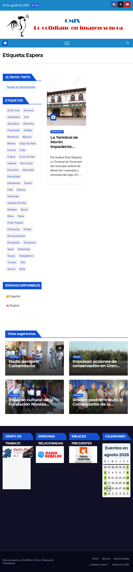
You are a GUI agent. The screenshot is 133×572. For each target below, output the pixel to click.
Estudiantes (13, 183)
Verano (11, 269)
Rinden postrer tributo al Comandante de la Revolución (98, 404)
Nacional (14, 357)
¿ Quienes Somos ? (99, 564)
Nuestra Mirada (121, 558)
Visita (22, 269)
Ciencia (11, 150)
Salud (10, 249)
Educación (28, 169)
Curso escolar (27, 156)
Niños (10, 216)
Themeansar (9, 563)
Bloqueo (27, 136)
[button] (127, 43)
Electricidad (13, 176)
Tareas (11, 255)
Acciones (29, 110)
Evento (28, 183)
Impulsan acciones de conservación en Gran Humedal (95, 366)
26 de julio (13, 110)
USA (22, 262)
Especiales (57, 132)
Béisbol (11, 143)
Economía (13, 169)
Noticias (106, 558)
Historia (21, 189)
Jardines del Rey (16, 203)
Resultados (13, 242)
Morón (24, 209)
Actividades (13, 117)
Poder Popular (15, 222)
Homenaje (13, 196)
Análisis (28, 130)
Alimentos (28, 123)
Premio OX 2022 (120, 564)
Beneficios (13, 136)
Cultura (11, 156)
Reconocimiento (16, 236)
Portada (78, 395)
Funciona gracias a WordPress (18, 560)
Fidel (10, 189)
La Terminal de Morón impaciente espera (64, 144)
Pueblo (27, 229)
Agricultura (13, 123)
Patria (21, 216)
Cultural (14, 395)
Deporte (11, 163)
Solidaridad (24, 249)
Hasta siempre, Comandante (24, 363)
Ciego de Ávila (27, 143)
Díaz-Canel (26, 163)
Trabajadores (26, 255)
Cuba (22, 150)
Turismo (11, 262)
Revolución (30, 242)
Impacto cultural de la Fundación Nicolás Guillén (31, 404)
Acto (26, 117)
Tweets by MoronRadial (20, 87)
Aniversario (13, 130)
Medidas (12, 209)
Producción (13, 229)
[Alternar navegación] (67, 43)
